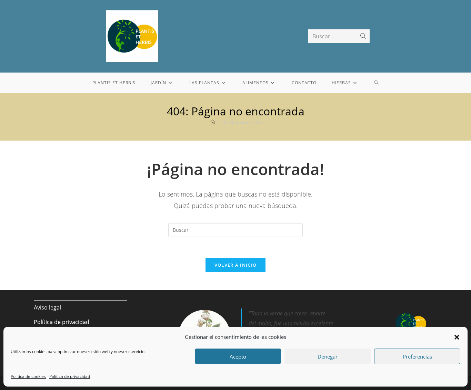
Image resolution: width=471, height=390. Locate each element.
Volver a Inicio (235, 265)
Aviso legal (47, 307)
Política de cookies (28, 376)
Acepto (238, 356)
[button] (456, 337)
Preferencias (417, 356)
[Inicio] (212, 122)
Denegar (328, 356)
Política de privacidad (69, 376)
